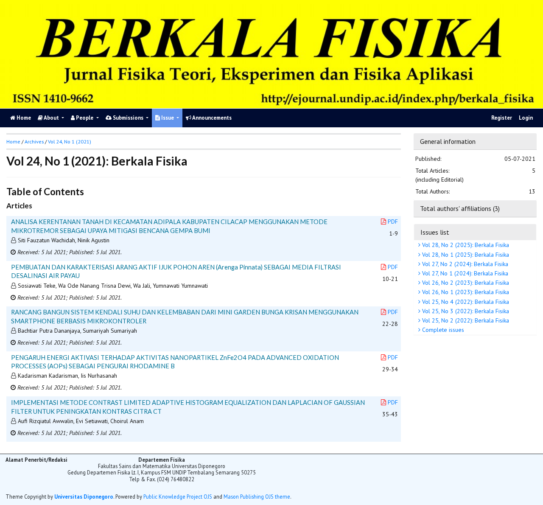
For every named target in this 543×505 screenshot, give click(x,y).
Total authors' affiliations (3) (460, 208)
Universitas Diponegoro (83, 496)
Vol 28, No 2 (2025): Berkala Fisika (464, 245)
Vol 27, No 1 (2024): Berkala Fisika (464, 273)
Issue (167, 117)
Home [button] (13, 141)
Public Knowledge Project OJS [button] (177, 496)
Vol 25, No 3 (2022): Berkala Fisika (464, 311)
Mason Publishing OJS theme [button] (257, 496)
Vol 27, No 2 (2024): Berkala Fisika (464, 264)
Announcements (211, 117)
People (85, 117)
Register (501, 117)
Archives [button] (34, 141)
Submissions (128, 117)
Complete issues (442, 330)
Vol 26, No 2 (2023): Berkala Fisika (464, 282)
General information (448, 141)
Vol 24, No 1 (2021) (69, 141)
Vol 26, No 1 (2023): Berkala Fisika (464, 292)
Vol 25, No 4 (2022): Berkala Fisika (464, 302)
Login (526, 117)
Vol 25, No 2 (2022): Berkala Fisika (464, 320)
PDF (393, 221)
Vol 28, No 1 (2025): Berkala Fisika (464, 254)
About (51, 117)
